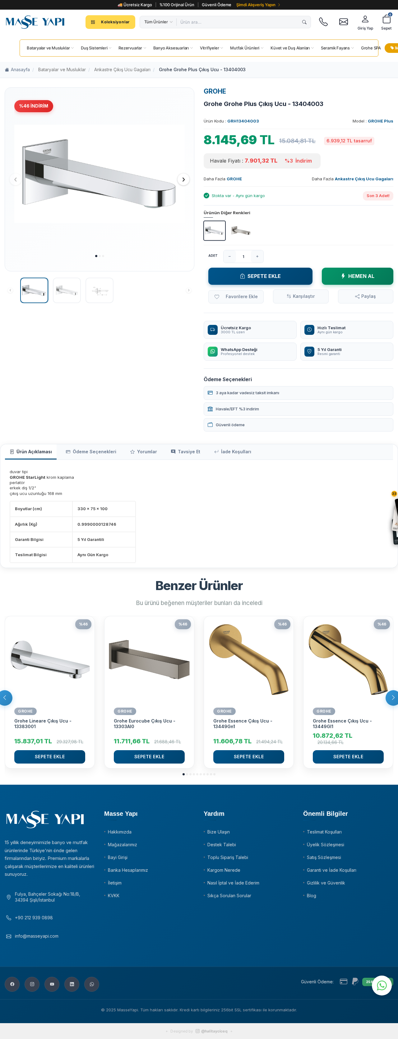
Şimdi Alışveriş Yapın (255, 4)
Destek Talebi (221, 844)
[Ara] (304, 22)
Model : (373, 120)
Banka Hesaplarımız (128, 870)
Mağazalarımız (122, 844)
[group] (99, 173)
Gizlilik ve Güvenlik (326, 882)
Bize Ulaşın (218, 831)
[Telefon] (323, 22)
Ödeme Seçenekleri (94, 451)
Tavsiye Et (189, 451)
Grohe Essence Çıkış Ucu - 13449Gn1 (242, 723)
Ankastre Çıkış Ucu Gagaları (122, 69)
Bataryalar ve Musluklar (62, 69)
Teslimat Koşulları (324, 831)
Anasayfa (20, 69)
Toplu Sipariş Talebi (227, 857)
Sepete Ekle (264, 276)
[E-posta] (343, 22)
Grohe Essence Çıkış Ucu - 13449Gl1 (342, 723)
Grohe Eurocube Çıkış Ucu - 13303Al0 (144, 723)
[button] (96, 256)
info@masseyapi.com (36, 936)
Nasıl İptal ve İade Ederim (233, 882)
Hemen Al (361, 276)
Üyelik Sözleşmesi (325, 844)
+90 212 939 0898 (34, 917)
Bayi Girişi (117, 857)
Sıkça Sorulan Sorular (229, 895)
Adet (213, 255)
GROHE (215, 91)
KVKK (113, 895)
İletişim (115, 882)
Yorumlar (147, 451)
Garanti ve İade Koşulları (331, 870)
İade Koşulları (236, 451)
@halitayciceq (214, 1031)
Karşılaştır (304, 296)
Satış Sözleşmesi (324, 857)
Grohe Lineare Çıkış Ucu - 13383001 (43, 723)
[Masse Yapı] (35, 22)
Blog (311, 895)
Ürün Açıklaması (34, 451)
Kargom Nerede (223, 870)
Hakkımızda (120, 831)
